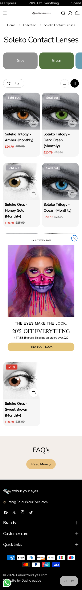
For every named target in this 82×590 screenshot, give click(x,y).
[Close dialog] (74, 238)
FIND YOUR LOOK (40, 346)
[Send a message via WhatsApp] (7, 583)
